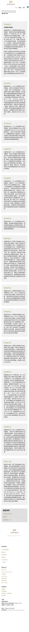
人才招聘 (4, 562)
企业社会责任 (5, 559)
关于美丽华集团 (5, 549)
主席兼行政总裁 (7, 514)
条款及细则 (4, 591)
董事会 (5, 517)
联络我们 (4, 589)
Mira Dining (4, 576)
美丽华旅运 (4, 580)
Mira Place (4, 570)
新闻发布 (4, 557)
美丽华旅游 (4, 578)
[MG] (14, 531)
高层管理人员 (7, 520)
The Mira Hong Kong (7, 572)
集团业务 (4, 552)
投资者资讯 (4, 554)
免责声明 (4, 595)
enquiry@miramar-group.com (15, 610)
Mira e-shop (4, 582)
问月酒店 (4, 574)
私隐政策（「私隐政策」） (7, 593)
